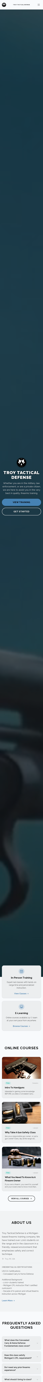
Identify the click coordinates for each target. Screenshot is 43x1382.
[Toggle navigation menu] (38, 4)
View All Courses (20, 1199)
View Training (21, 502)
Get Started (21, 511)
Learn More (7, 1300)
